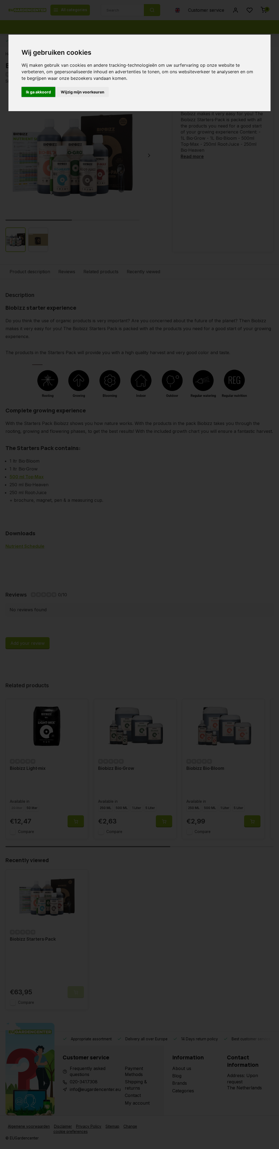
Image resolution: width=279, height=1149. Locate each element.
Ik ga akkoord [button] (38, 92)
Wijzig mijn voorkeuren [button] (82, 92)
